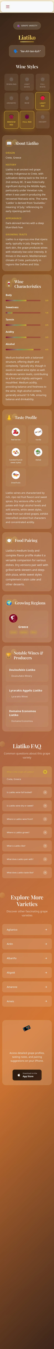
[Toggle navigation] (8, 6)
